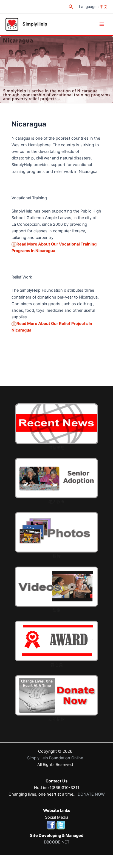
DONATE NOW (91, 794)
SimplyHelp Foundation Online (55, 757)
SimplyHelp (34, 24)
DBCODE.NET (56, 842)
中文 (104, 6)
